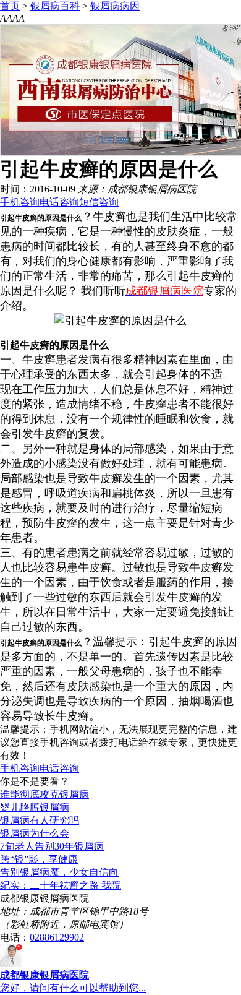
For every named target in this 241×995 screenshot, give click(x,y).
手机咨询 (20, 202)
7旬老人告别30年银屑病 (52, 846)
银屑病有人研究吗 (39, 820)
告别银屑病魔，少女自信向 (59, 872)
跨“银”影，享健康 (39, 859)
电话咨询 (59, 202)
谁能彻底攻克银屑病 (44, 794)
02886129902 (57, 937)
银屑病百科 (55, 6)
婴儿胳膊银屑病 (34, 807)
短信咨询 (99, 202)
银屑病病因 (115, 6)
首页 (10, 6)
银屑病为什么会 (34, 833)
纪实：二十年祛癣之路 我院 (60, 885)
